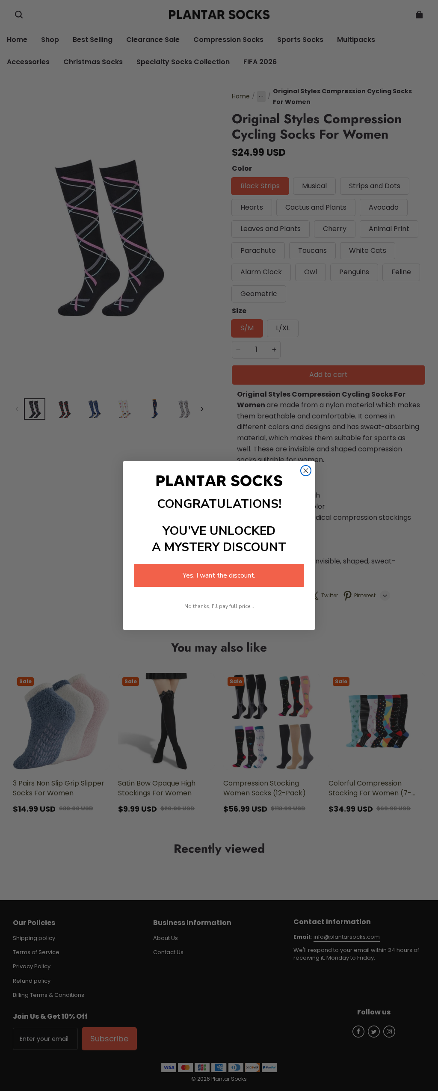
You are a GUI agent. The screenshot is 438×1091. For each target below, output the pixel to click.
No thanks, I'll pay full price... (219, 606)
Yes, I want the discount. (219, 575)
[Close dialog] (306, 470)
